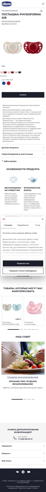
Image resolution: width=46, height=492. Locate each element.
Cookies (35, 488)
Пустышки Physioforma (10, 10)
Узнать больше (23, 276)
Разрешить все (23, 263)
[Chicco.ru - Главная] (7, 4)
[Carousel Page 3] (25, 329)
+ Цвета (18, 319)
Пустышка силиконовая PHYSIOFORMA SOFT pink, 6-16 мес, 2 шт (32, 323)
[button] (23, 47)
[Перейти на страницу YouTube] (28, 472)
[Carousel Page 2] (21, 329)
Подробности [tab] (23, 225)
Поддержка (7, 446)
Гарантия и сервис (24, 488)
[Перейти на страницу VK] (17, 472)
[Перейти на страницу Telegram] (23, 472)
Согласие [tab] (8, 225)
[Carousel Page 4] (29, 329)
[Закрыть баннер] (42, 219)
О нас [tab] (37, 225)
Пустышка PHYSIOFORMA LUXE (10, 323)
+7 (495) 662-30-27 (25, 439)
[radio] (4, 83)
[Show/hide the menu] (43, 4)
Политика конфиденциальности (17, 486)
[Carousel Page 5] (33, 329)
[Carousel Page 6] (37, 329)
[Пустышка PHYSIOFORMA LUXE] (12, 308)
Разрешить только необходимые (23, 271)
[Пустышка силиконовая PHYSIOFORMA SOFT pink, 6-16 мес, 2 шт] (34, 308)
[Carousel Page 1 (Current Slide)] (13, 329)
